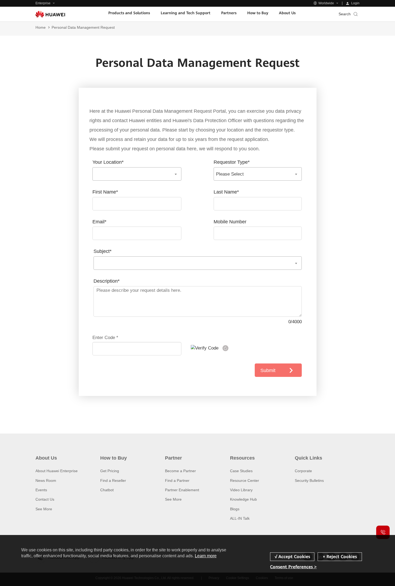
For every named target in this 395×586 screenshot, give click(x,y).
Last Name (226, 192)
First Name (105, 192)
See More (43, 509)
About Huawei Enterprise (56, 471)
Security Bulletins (309, 480)
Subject (103, 251)
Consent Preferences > (293, 566)
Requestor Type (232, 162)
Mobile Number (230, 221)
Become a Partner (180, 471)
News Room (45, 480)
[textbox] (137, 174)
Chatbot (107, 490)
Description (107, 281)
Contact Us (44, 499)
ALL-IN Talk (240, 518)
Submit (267, 370)
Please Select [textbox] (230, 174)
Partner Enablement (182, 490)
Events (41, 490)
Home (40, 27)
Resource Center (244, 480)
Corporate (303, 471)
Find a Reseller (113, 480)
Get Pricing (109, 471)
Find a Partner (177, 480)
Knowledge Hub (243, 499)
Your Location (108, 162)
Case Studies (241, 471)
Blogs (234, 509)
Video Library (241, 490)
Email (99, 221)
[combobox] (137, 174)
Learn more (206, 556)
